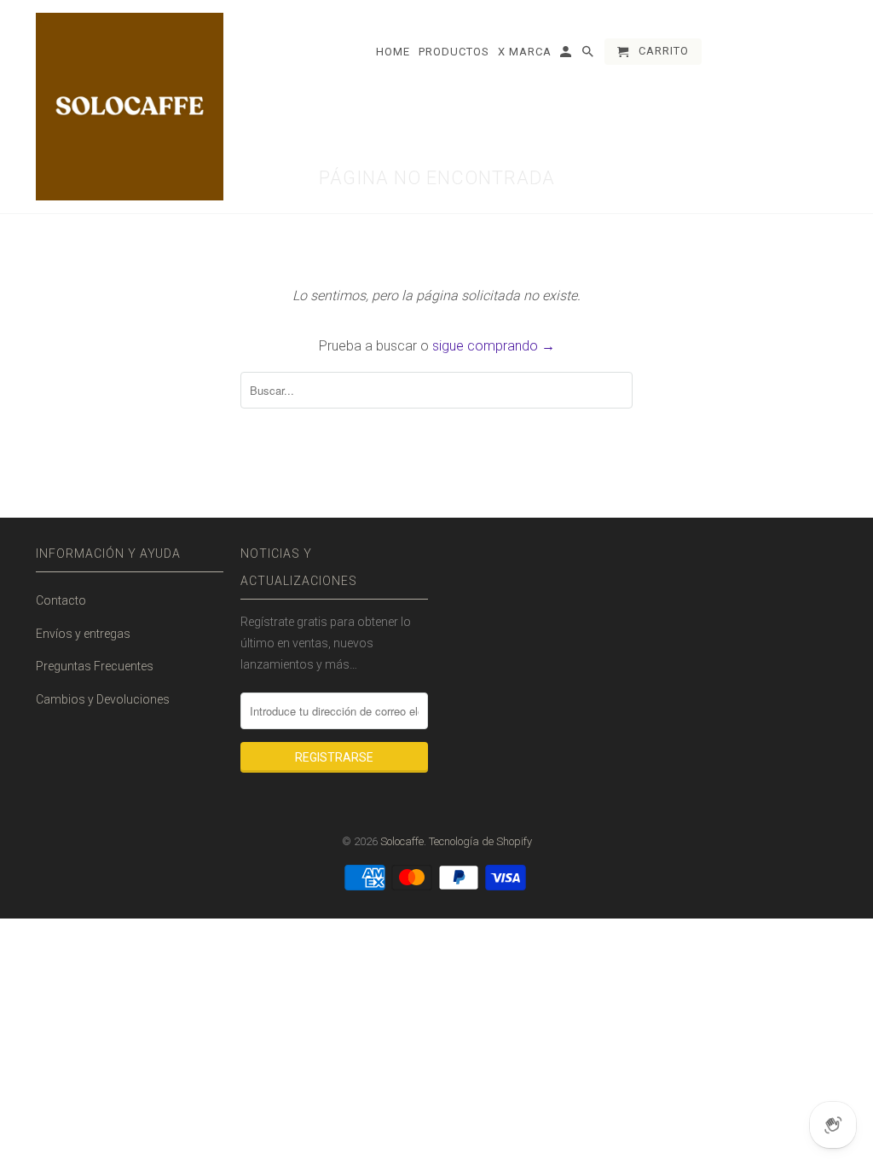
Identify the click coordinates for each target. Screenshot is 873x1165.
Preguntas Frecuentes (94, 666)
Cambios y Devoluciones (103, 699)
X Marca (525, 51)
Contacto (61, 600)
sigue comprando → (493, 346)
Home (393, 51)
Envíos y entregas (83, 633)
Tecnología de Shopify (480, 841)
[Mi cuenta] (567, 55)
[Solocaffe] (129, 106)
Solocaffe (402, 841)
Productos (454, 51)
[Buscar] (589, 55)
